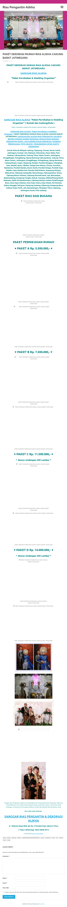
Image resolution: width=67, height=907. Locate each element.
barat (4, 837)
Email (5, 883)
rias (57, 837)
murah (42, 837)
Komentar (6, 856)
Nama (5, 878)
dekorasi (14, 837)
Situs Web (6, 888)
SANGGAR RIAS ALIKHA (33, 73)
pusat (53, 837)
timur (4, 840)
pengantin (48, 837)
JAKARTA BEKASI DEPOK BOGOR (30, 837)
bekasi (8, 837)
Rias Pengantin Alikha (19, 7)
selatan (61, 837)
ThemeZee (41, 904)
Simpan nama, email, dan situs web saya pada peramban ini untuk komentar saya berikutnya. (31, 892)
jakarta (19, 837)
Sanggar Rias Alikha (37, 833)
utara (8, 840)
